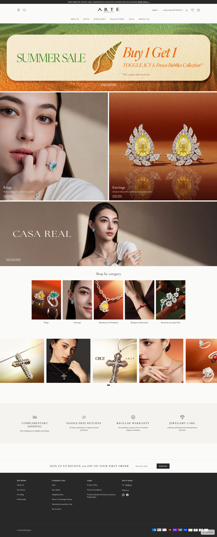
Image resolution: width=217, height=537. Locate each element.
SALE (131, 19)
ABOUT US (144, 19)
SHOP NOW (8, 196)
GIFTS (86, 19)
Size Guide (56, 490)
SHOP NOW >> (140, 2)
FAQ (53, 485)
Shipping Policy (57, 495)
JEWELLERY (100, 19)
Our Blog (20, 495)
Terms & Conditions (94, 490)
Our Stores (21, 490)
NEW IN (75, 19)
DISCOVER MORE (108, 84)
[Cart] (198, 10)
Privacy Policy (92, 485)
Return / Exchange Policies (62, 499)
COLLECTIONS (117, 19)
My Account (56, 509)
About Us (20, 485)
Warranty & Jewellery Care (62, 504)
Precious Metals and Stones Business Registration (101, 496)
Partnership (21, 499)
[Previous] (31, 302)
